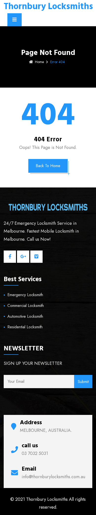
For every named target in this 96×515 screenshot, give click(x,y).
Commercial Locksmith (25, 305)
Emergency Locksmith (25, 295)
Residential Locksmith (25, 327)
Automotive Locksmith (25, 316)
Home (39, 61)
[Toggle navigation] (14, 19)
